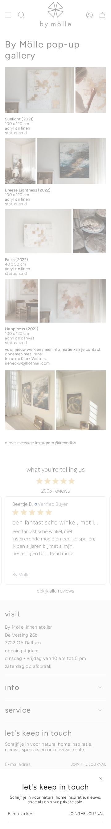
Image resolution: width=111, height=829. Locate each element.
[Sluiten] (100, 778)
